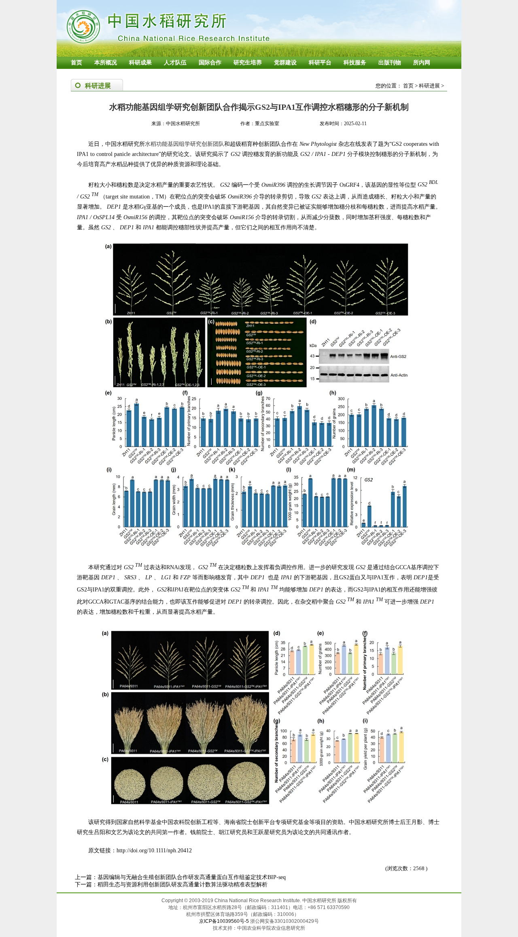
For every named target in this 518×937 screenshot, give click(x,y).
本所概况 (105, 63)
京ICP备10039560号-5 (224, 921)
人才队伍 (175, 63)
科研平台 (320, 63)
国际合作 (210, 63)
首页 (76, 63)
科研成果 (140, 63)
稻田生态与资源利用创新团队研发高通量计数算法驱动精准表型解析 (182, 885)
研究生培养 (248, 63)
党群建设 (285, 63)
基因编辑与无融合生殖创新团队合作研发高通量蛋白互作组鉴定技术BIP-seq (192, 877)
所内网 (421, 63)
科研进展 (429, 86)
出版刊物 (389, 63)
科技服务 (355, 63)
